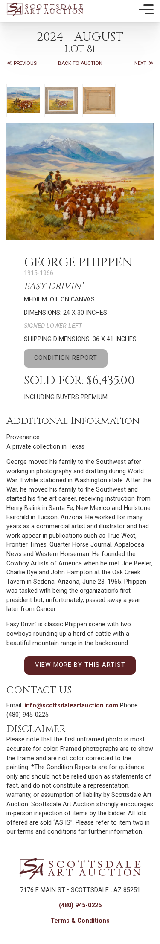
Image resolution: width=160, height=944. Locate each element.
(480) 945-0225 (80, 905)
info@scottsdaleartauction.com (71, 705)
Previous (24, 63)
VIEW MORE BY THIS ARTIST (80, 665)
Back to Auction (80, 63)
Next (141, 63)
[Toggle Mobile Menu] (146, 9)
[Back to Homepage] (44, 9)
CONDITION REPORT (65, 358)
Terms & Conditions (80, 920)
